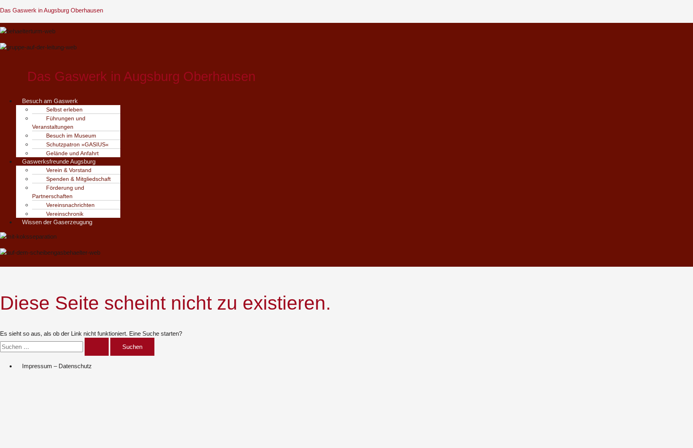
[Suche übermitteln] (97, 347)
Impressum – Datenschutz (57, 366)
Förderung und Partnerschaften (58, 191)
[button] (146, 101)
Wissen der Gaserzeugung (57, 222)
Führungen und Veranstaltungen (58, 122)
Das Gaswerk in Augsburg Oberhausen (51, 10)
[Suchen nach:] (55, 346)
